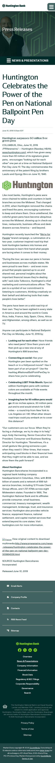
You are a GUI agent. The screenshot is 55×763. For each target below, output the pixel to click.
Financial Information (27, 670)
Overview (27, 657)
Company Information (27, 666)
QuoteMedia (35, 748)
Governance (27, 688)
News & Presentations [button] (29, 60)
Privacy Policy (27, 723)
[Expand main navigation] (51, 7)
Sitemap (13, 630)
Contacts (13, 608)
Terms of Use (27, 729)
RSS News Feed (16, 619)
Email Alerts (14, 586)
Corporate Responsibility (27, 684)
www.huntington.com (13, 152)
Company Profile (17, 597)
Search (27, 693)
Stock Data (27, 675)
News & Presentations (27, 661)
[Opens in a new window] (20, 650)
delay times (44, 750)
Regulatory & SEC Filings (27, 679)
